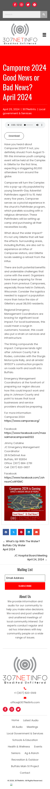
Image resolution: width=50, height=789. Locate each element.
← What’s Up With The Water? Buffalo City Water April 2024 (21, 545)
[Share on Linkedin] (29, 532)
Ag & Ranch (32, 753)
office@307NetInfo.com (25, 702)
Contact (25, 772)
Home (15, 720)
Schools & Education (25, 740)
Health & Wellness (19, 746)
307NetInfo (29, 109)
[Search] (43, 14)
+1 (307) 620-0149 (25, 693)
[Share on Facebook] (6, 532)
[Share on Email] (36, 532)
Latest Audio (30, 720)
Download (14, 135)
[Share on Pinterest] (21, 532)
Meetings (32, 727)
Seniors (15, 753)
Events (38, 746)
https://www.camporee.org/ (22, 421)
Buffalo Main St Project (25, 766)
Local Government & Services (25, 733)
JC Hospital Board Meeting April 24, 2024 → (30, 557)
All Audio (17, 727)
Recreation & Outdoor (25, 759)
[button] (14, 4)
